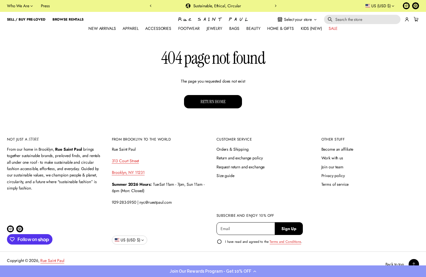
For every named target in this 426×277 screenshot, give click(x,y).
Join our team (332, 167)
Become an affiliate (337, 149)
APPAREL (130, 28)
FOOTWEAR (189, 28)
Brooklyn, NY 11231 (128, 172)
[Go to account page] (407, 19)
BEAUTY (253, 28)
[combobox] (362, 19)
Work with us (332, 158)
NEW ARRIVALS (102, 28)
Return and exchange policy (239, 158)
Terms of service (335, 184)
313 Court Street (125, 161)
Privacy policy (333, 175)
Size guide (225, 175)
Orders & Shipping (232, 149)
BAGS (234, 28)
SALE (333, 28)
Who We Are (18, 6)
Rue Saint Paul (52, 260)
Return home (213, 102)
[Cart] (415, 19)
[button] (213, 271)
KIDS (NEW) (311, 28)
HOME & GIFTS (280, 28)
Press (45, 6)
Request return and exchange (240, 167)
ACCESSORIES (158, 28)
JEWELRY (214, 28)
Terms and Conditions (285, 241)
